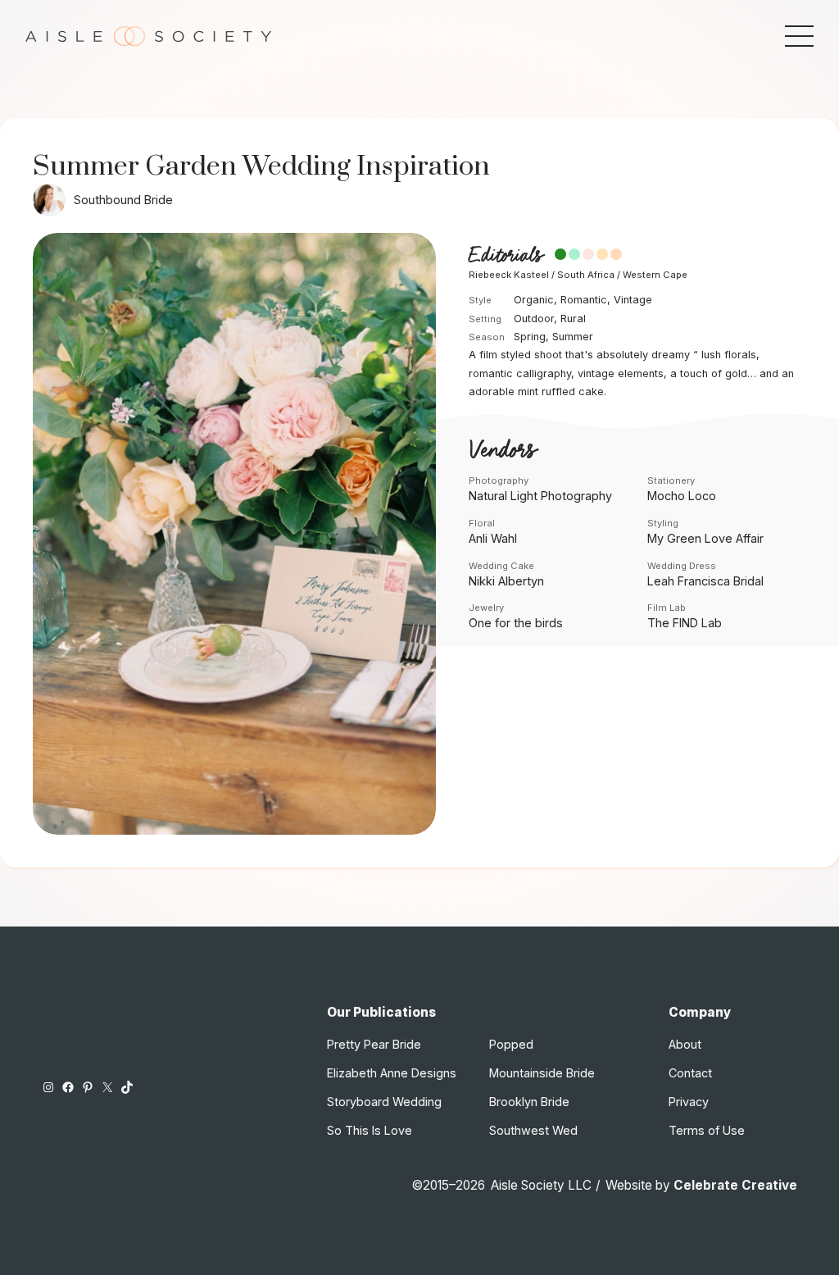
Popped (511, 1044)
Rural (573, 318)
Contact (690, 1073)
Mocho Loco (681, 496)
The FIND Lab (684, 623)
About (685, 1044)
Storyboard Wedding (384, 1102)
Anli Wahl (493, 538)
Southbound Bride (123, 200)
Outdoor (534, 318)
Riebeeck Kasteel (509, 274)
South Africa (586, 274)
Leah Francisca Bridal (705, 581)
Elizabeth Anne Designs (391, 1073)
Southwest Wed (533, 1130)
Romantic (583, 300)
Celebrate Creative (735, 1185)
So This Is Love (369, 1130)
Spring (530, 336)
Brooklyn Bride (529, 1102)
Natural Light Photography (540, 496)
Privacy (689, 1102)
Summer (572, 336)
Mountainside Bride (542, 1073)
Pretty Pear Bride (374, 1044)
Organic (534, 300)
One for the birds (516, 623)
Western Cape (655, 274)
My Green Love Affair (705, 538)
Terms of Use (707, 1130)
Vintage (633, 300)
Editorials (505, 255)
